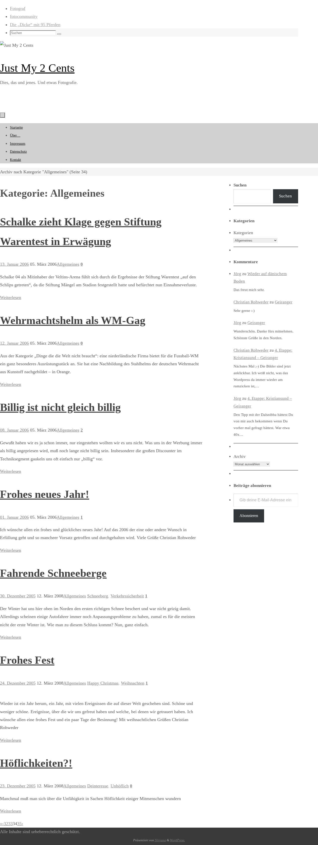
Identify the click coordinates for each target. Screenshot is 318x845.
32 (6, 823)
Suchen (285, 196)
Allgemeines (68, 264)
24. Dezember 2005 (18, 683)
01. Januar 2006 (14, 517)
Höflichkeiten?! (36, 763)
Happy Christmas (103, 683)
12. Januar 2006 (14, 343)
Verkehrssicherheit (127, 595)
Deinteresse (97, 785)
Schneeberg (97, 595)
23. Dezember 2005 (18, 785)
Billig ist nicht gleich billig (60, 407)
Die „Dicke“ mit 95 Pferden (35, 24)
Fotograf (17, 8)
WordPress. (177, 840)
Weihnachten (132, 683)
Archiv (240, 456)
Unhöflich (120, 785)
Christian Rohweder (251, 302)
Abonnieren (248, 516)
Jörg (237, 273)
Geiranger (283, 302)
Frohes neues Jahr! (44, 494)
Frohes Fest (27, 660)
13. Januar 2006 (14, 264)
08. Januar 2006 (14, 430)
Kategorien (243, 232)
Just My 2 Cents (37, 68)
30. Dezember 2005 (18, 595)
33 (10, 823)
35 (19, 823)
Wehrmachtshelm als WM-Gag (72, 320)
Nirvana (160, 840)
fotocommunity (24, 16)
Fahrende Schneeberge (53, 573)
